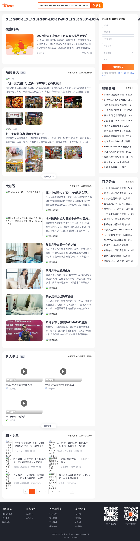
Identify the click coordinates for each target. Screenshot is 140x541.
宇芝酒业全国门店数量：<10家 (119, 214)
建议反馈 (53, 526)
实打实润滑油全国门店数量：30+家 (119, 234)
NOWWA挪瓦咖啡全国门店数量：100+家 (118, 240)
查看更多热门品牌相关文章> (80, 435)
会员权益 (29, 518)
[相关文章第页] (26, 491)
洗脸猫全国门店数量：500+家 (118, 260)
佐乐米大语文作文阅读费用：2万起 (119, 162)
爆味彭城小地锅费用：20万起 (118, 156)
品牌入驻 (29, 514)
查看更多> (130, 88)
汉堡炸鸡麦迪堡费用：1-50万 (118, 94)
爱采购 (78, 518)
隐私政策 (6, 522)
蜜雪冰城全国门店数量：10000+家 (119, 193)
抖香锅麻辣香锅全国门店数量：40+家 (117, 224)
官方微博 (53, 518)
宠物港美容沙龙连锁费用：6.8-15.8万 (119, 105)
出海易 (78, 522)
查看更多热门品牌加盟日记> (80, 72)
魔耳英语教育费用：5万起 (116, 125)
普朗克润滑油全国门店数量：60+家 (119, 255)
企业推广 (79, 526)
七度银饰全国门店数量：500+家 (118, 188)
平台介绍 (53, 514)
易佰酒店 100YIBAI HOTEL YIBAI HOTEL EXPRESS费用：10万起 (119, 99)
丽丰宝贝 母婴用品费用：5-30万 (118, 115)
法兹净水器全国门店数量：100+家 (119, 245)
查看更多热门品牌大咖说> (81, 185)
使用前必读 (7, 514)
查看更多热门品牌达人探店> (80, 356)
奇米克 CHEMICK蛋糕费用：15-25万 (119, 141)
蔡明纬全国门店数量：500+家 (118, 208)
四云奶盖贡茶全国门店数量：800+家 (119, 198)
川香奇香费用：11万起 (115, 167)
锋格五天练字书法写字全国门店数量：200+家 (118, 203)
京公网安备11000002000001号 (77, 534)
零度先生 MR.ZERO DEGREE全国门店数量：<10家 (118, 229)
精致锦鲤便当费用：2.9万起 (117, 130)
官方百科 (53, 522)
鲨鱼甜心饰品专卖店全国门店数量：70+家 (118, 219)
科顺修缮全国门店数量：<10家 (119, 250)
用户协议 (6, 518)
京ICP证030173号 (58, 534)
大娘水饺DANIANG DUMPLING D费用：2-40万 (118, 120)
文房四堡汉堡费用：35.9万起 (118, 110)
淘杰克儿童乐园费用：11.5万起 (118, 151)
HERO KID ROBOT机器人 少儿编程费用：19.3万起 (119, 146)
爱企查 (78, 514)
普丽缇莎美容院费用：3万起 (118, 136)
